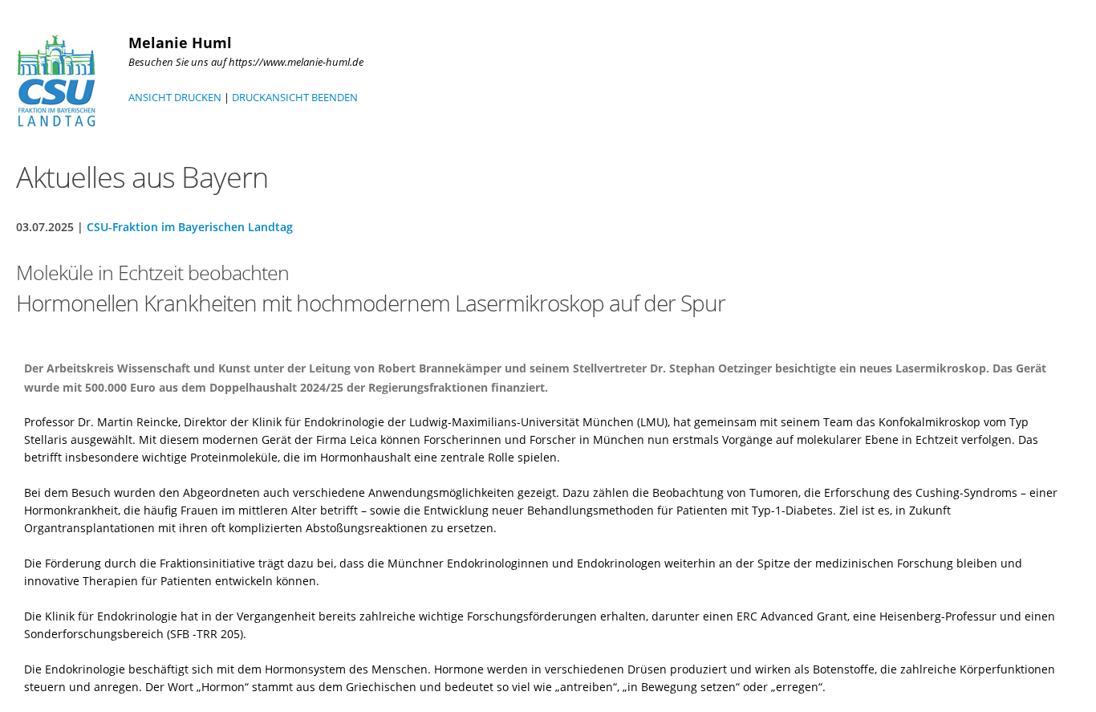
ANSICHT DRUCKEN (174, 97)
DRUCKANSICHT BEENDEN (295, 97)
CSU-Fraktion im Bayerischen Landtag (190, 226)
